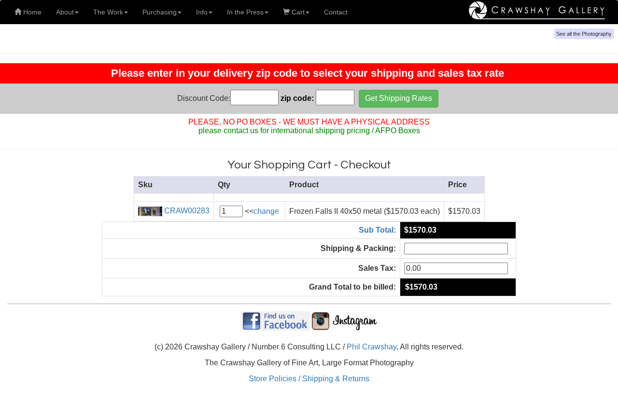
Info (202, 12)
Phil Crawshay (371, 347)
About (65, 12)
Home (31, 12)
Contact (336, 12)
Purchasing (159, 12)
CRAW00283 (186, 211)
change (266, 211)
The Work (108, 12)
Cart (297, 12)
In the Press (245, 12)
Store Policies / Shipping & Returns (309, 379)
